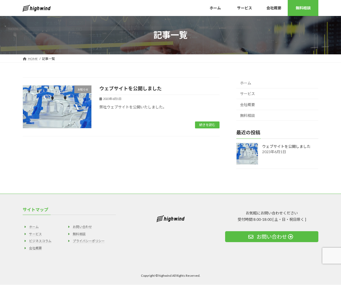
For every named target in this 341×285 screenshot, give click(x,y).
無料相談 (247, 115)
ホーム (245, 82)
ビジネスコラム (40, 241)
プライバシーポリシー (89, 241)
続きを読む (207, 125)
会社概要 (247, 104)
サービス (247, 93)
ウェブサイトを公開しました (130, 88)
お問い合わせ (82, 227)
